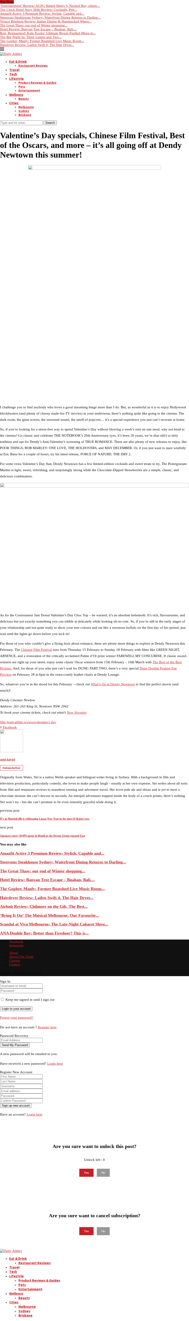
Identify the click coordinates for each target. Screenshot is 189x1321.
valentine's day (45, 722)
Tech (13, 74)
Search (50, 122)
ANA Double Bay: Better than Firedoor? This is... (44, 933)
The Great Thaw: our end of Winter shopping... (34, 25)
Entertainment (29, 90)
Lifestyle (16, 78)
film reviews (26, 722)
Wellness (16, 94)
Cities (13, 103)
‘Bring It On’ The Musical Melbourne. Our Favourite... (49, 915)
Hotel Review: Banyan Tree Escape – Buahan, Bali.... (38, 29)
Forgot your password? (16, 1017)
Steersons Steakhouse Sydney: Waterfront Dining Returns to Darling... (50, 17)
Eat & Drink (18, 61)
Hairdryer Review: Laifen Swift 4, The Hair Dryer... (37, 45)
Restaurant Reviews (33, 66)
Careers (14, 960)
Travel (14, 70)
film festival (8, 722)
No (103, 1172)
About (13, 953)
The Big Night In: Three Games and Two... (31, 37)
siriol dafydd (7, 759)
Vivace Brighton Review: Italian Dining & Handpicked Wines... (46, 21)
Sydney (23, 111)
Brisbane (24, 115)
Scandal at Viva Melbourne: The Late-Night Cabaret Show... (54, 924)
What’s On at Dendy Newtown (113, 684)
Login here (55, 1063)
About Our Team (21, 956)
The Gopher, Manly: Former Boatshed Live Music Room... (42, 41)
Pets (21, 87)
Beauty (23, 99)
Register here (47, 1027)
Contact (14, 964)
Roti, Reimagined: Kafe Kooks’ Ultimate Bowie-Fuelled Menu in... (48, 33)
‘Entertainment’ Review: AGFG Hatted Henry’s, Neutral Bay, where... (50, 6)
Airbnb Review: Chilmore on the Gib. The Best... (44, 906)
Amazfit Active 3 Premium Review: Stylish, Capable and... (42, 13)
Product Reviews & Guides (37, 83)
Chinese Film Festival (36, 650)
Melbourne (26, 107)
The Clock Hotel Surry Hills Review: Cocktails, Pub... (38, 10)
